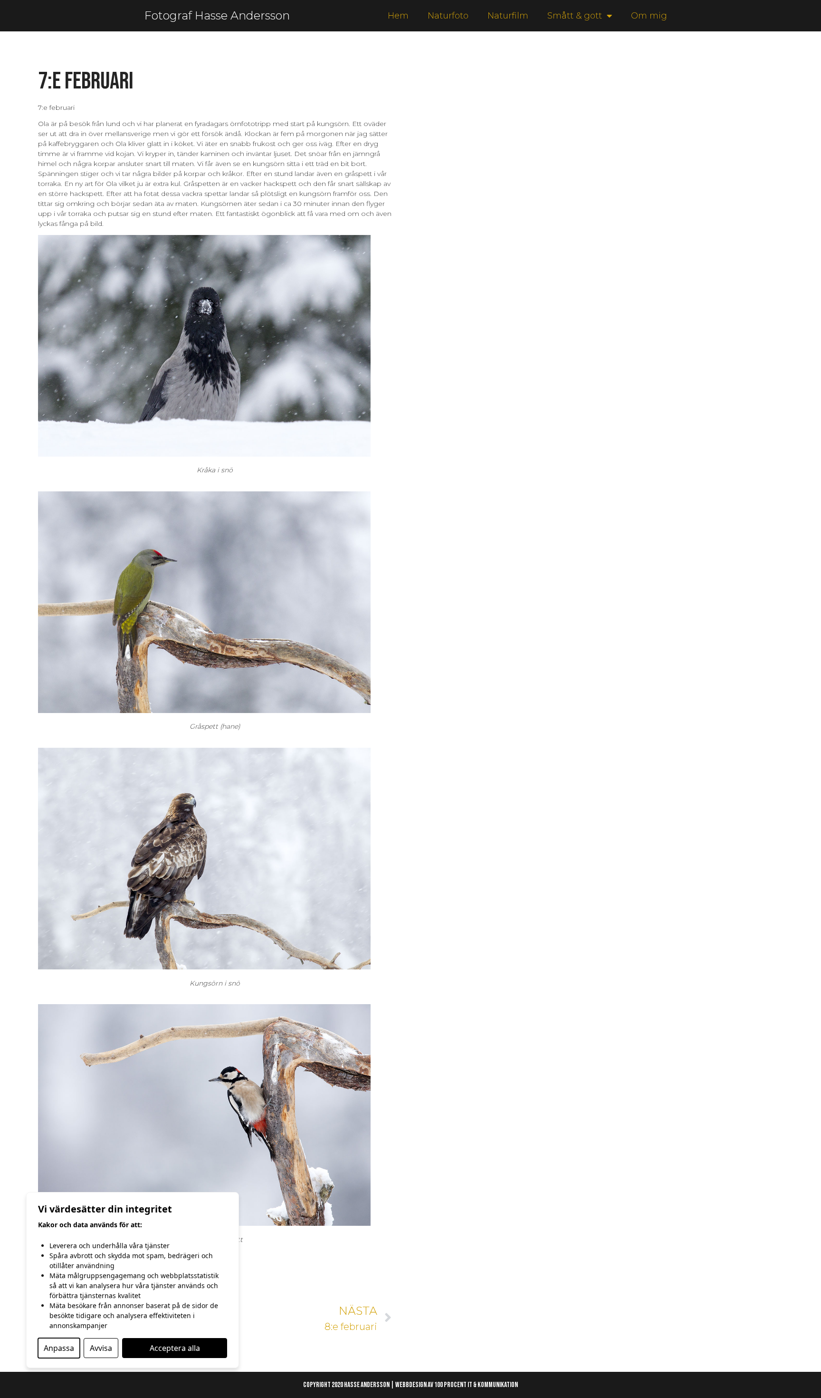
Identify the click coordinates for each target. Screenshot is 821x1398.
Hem (398, 15)
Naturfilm (507, 15)
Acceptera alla (175, 1348)
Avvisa (101, 1348)
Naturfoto (448, 15)
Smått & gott (574, 15)
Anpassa (59, 1348)
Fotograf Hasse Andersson (217, 15)
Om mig (649, 15)
